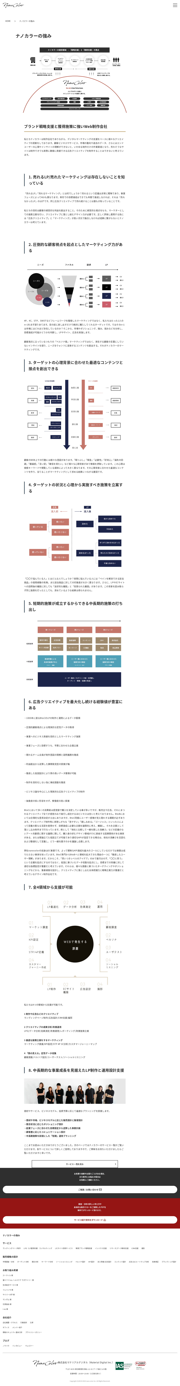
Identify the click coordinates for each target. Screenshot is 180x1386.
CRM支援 (135, 1248)
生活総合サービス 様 (10, 1285)
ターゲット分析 (23, 1262)
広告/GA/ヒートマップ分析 (139, 1262)
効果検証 (155, 1262)
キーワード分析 (47, 1262)
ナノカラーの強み (11, 1235)
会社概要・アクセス (10, 1322)
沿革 (31, 1322)
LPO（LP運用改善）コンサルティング (38, 1248)
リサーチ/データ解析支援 (119, 1248)
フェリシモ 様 (8, 1290)
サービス (7, 1243)
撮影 (143, 1248)
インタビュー (17, 1346)
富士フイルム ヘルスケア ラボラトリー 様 (18, 1280)
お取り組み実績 (10, 1270)
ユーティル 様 (8, 1275)
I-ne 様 (5, 1309)
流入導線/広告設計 (104, 1262)
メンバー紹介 (17, 1327)
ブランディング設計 (169, 1262)
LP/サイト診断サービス (64, 1248)
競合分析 (35, 1262)
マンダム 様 (7, 1299)
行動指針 (23, 1322)
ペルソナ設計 (80, 1262)
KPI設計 (91, 1262)
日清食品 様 (7, 1304)
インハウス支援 (101, 1248)
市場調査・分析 (8, 1262)
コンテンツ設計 (120, 1262)
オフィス (6, 1327)
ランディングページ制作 (12, 1248)
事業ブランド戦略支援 (84, 1248)
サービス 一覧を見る (75, 1164)
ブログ (6, 1340)
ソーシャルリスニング (64, 1262)
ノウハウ (6, 1346)
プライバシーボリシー (33, 1332)
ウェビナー (29, 1346)
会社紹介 (7, 1317)
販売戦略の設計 (10, 1256)
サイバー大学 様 (9, 1294)
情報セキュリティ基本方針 (12, 1332)
